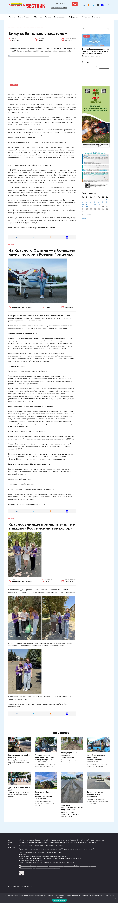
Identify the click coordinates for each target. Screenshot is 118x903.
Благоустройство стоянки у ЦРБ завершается (95, 794)
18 (87, 207)
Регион (48, 17)
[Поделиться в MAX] (67, 237)
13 (95, 204)
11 (86, 204)
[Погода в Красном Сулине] (96, 66)
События (86, 17)
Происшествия (60, 17)
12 (91, 204)
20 (95, 207)
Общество (38, 17)
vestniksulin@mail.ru (59, 8)
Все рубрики (23, 17)
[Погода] (85, 67)
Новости (14, 84)
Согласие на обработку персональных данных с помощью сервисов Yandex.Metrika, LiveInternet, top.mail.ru (58, 866)
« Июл (84, 218)
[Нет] (116, 898)
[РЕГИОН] (96, 45)
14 (98, 204)
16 (106, 204)
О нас (10, 845)
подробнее (42, 895)
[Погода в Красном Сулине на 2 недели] (104, 68)
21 (98, 207)
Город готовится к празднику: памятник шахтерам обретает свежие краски (44, 758)
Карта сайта (10, 841)
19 (91, 207)
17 (83, 207)
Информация (74, 17)
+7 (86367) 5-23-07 (58, 3)
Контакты (96, 17)
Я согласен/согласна (59, 900)
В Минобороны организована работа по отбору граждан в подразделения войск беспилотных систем (95, 52)
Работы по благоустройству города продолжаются (72, 807)
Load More (42, 723)
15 (102, 204)
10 (83, 204)
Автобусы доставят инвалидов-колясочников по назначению (96, 758)
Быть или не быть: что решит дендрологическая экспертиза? (45, 795)
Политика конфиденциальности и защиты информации (40, 868)
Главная (12, 17)
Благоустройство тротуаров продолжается (69, 755)
